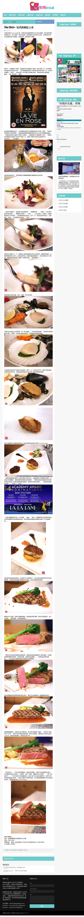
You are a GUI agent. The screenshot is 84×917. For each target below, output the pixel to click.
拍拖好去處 (26, 913)
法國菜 (13, 21)
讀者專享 (47, 15)
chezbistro (25, 850)
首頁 (5, 15)
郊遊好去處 (21, 15)
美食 (10, 850)
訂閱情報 (55, 15)
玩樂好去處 (30, 15)
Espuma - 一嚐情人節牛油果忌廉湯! (18, 870)
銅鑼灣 (20, 850)
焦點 (18, 850)
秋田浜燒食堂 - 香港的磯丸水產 (17, 867)
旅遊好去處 (39, 15)
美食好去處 (12, 15)
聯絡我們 (63, 15)
